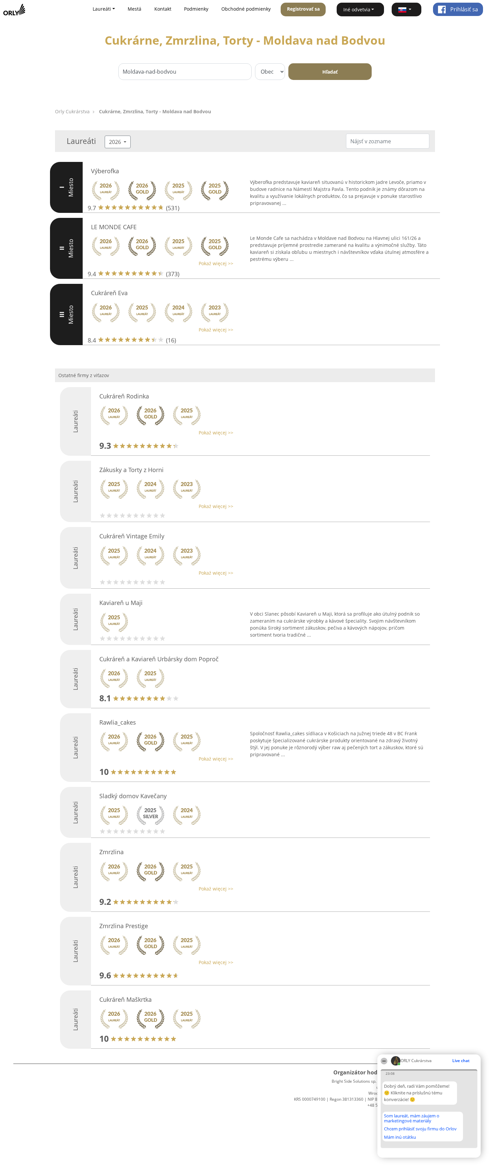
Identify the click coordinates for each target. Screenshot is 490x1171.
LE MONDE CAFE (114, 227)
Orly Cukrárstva (72, 111)
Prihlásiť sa (463, 9)
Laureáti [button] (102, 9)
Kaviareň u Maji (121, 603)
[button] (407, 9)
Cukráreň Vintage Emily (131, 536)
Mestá (134, 9)
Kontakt (162, 9)
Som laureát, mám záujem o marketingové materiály (411, 1118)
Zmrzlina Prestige (123, 926)
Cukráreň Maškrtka (125, 999)
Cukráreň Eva (109, 293)
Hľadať (330, 72)
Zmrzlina (111, 852)
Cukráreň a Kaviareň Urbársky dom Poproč (159, 659)
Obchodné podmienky (246, 9)
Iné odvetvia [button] (356, 9)
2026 (115, 142)
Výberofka (105, 171)
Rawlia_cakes (117, 722)
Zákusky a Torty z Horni (131, 470)
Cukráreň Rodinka (124, 396)
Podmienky (196, 9)
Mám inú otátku (400, 1137)
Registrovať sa (303, 9)
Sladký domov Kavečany (133, 796)
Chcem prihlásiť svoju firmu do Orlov (420, 1129)
